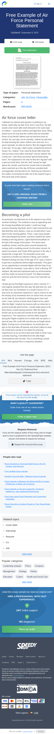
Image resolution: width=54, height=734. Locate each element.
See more (27, 554)
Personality (42, 97)
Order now (27, 204)
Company (39, 566)
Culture (19, 577)
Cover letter (11, 525)
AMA (50, 361)
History (33, 571)
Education (7, 577)
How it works (31, 657)
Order (4, 657)
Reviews (19, 657)
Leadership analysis (12, 566)
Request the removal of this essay (29, 444)
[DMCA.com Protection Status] (27, 688)
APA (3, 361)
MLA (10, 361)
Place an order (27, 629)
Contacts (5, 662)
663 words (26, 106)
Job (23, 97)
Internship (11, 531)
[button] (5, 4)
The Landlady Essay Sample (16, 471)
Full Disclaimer (18, 675)
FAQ (13, 662)
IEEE (43, 361)
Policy (28, 566)
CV (7, 542)
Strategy (22, 571)
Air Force (30, 97)
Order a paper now (27, 416)
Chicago (28, 361)
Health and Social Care (37, 577)
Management (9, 571)
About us (41, 657)
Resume (10, 536)
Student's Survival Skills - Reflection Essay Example (25, 476)
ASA (36, 361)
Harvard (18, 361)
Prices (11, 657)
